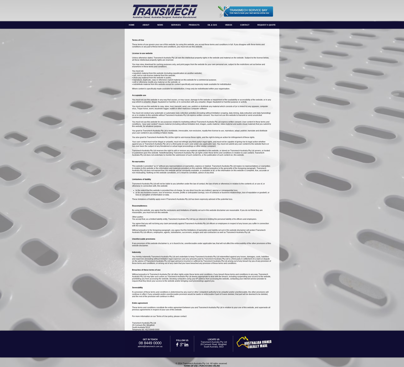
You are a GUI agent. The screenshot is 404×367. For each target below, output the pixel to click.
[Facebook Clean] (177, 344)
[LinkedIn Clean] (186, 344)
